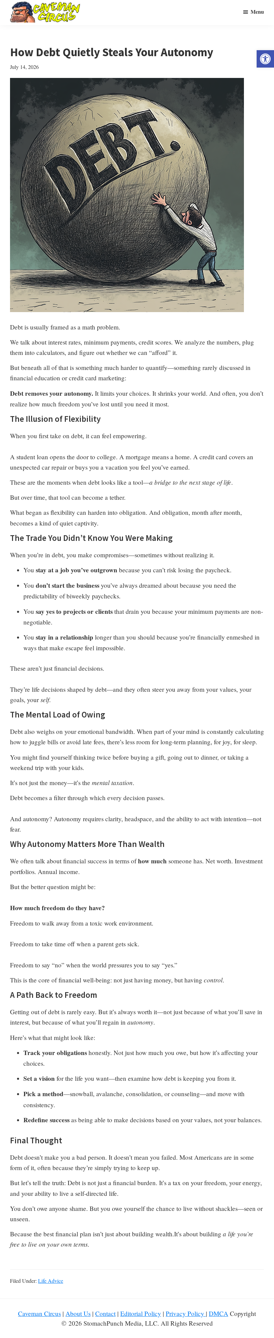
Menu (257, 11)
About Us (78, 1313)
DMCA (218, 1313)
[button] (265, 59)
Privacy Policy (186, 1313)
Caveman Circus (39, 1313)
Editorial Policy (140, 1313)
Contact (105, 1313)
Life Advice (50, 1280)
